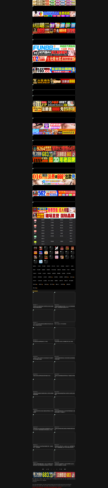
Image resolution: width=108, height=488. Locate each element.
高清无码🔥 (63, 284)
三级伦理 (42, 222)
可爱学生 (61, 230)
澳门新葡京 (69, 273)
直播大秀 (66, 280)
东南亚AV (71, 225)
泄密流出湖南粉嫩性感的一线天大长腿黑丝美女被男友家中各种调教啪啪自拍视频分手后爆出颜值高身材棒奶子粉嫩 (43, 465)
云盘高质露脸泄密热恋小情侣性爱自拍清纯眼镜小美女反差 (65, 358)
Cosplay (61, 222)
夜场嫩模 (58, 273)
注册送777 (67, 266)
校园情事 (52, 241)
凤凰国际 (48, 269)
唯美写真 (61, 235)
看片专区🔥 (52, 284)
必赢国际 (43, 269)
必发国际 (63, 273)
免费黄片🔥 (66, 277)
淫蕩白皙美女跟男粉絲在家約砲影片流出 (42, 375)
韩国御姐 (52, 225)
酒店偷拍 (72, 269)
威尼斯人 (34, 266)
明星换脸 (52, 233)
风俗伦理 (70, 241)
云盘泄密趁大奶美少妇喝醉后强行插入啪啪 (64, 341)
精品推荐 (42, 219)
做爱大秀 (61, 280)
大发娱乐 (34, 277)
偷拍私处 (49, 273)
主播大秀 (34, 273)
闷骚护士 (70, 233)
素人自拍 (70, 222)
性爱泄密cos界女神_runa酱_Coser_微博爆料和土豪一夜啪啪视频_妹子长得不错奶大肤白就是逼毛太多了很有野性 (65, 447)
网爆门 (71, 235)
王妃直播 (39, 273)
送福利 (72, 266)
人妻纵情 (61, 241)
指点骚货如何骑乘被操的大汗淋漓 (40, 341)
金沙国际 (45, 280)
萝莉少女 (70, 219)
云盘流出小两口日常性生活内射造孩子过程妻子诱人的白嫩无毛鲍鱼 (43, 358)
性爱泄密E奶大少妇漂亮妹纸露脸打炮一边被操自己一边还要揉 (43, 447)
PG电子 (58, 266)
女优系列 (52, 230)
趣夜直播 (54, 273)
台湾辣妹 (42, 225)
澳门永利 (53, 266)
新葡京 (34, 269)
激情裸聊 (61, 277)
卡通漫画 (42, 235)
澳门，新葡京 (50, 280)
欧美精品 (61, 219)
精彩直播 (63, 269)
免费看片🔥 (50, 277)
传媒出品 (42, 238)
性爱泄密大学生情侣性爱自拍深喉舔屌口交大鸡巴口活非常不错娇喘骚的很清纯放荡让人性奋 (43, 429)
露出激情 (52, 235)
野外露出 (70, 227)
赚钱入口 (57, 284)
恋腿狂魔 (70, 230)
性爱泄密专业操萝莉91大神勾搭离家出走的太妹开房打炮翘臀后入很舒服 (64, 464)
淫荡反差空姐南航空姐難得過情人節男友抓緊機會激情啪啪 (43, 394)
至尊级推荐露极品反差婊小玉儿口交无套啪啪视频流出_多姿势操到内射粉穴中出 (65, 307)
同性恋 (71, 238)
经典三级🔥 (35, 284)
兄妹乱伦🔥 (46, 284)
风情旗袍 (42, 233)
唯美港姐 (61, 225)
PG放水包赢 (54, 269)
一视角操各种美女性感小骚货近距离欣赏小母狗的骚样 (43, 411)
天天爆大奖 (40, 280)
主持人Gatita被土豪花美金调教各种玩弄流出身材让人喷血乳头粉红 (43, 324)
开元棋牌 (43, 266)
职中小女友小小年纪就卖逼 (60, 323)
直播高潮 (59, 269)
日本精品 (52, 222)
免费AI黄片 (68, 284)
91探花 (52, 227)
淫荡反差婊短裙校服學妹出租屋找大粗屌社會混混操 (65, 394)
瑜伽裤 (61, 233)
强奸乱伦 (52, 219)
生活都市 (42, 241)
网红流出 (61, 227)
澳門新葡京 (40, 277)
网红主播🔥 (35, 287)
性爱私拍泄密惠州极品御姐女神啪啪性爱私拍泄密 (65, 429)
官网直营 (48, 266)
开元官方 (34, 280)
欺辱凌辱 (42, 227)
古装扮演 (42, 230)
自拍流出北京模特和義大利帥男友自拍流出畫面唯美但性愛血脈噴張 (43, 307)
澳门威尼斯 (71, 280)
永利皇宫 (45, 277)
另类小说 (42, 243)
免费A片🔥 (41, 284)
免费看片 (56, 280)
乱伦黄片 (44, 273)
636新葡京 (56, 277)
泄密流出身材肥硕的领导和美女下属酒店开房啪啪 (65, 376)
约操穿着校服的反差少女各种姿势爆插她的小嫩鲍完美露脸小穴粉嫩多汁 (65, 411)
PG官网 (39, 266)
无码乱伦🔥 (72, 277)
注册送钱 (62, 266)
